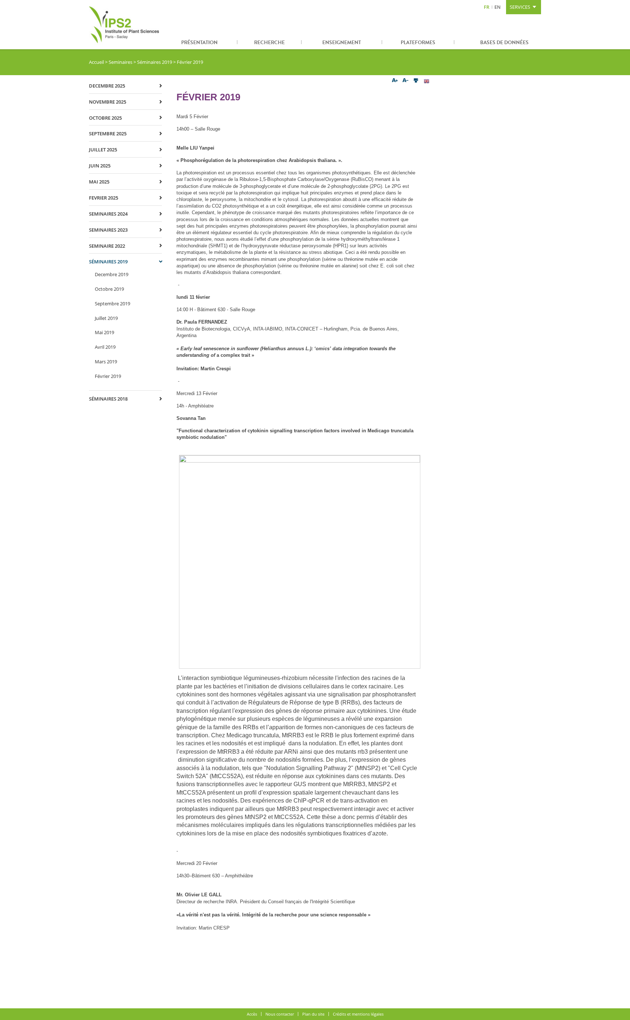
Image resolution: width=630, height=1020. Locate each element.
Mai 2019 (104, 332)
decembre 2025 (107, 85)
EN (497, 7)
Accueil (96, 62)
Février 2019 (108, 376)
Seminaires (120, 62)
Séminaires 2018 (108, 398)
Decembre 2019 (111, 274)
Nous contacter (279, 1014)
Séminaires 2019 (154, 62)
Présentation (199, 42)
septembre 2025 (108, 133)
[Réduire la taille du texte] (405, 81)
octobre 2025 (105, 118)
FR (486, 7)
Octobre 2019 (109, 289)
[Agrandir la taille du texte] (395, 81)
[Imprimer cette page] (416, 81)
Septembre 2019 (112, 303)
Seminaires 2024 (108, 213)
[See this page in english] (426, 81)
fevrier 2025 (103, 197)
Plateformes (418, 42)
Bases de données (504, 42)
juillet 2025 (103, 149)
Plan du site (313, 1014)
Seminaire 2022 (107, 246)
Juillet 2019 (106, 318)
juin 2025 (99, 165)
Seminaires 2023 (108, 230)
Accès (252, 1014)
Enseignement (341, 42)
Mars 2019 (106, 361)
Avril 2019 (105, 347)
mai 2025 (99, 181)
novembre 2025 (107, 101)
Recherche (269, 42)
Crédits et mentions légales (358, 1014)
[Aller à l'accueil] (125, 24)
